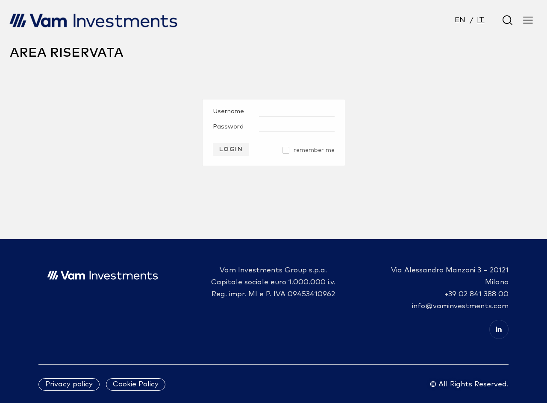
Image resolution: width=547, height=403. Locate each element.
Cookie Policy (136, 384)
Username (228, 111)
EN (460, 20)
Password (228, 126)
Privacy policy (69, 384)
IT (480, 20)
